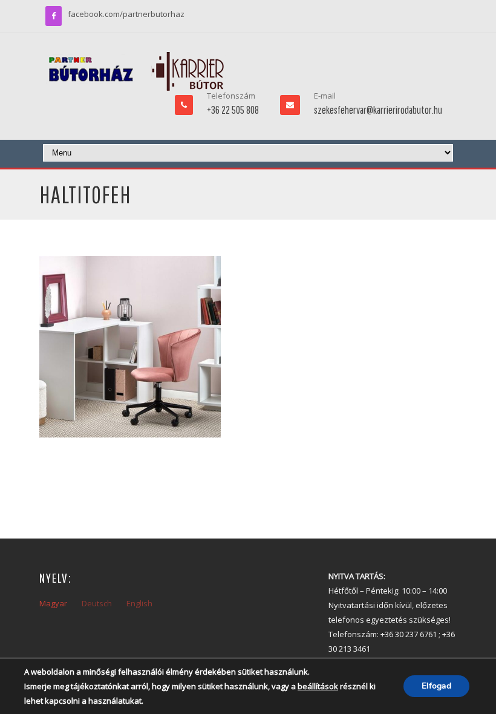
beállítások (318, 686)
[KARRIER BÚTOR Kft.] (136, 71)
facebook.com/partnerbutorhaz (126, 13)
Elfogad (436, 686)
